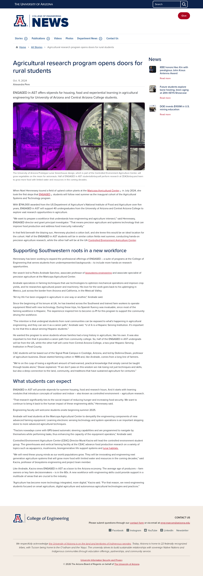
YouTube (152, 530)
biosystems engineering (98, 272)
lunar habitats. (110, 448)
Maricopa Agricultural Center (103, 190)
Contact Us (112, 38)
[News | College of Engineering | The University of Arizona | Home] (41, 21)
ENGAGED (44, 194)
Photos (69, 38)
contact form (137, 522)
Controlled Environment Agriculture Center (112, 240)
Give (184, 15)
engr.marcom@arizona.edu (175, 522)
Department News (87, 38)
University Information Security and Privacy (101, 560)
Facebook (117, 530)
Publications (38, 38)
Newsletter (182, 530)
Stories (19, 38)
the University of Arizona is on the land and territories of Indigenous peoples (90, 543)
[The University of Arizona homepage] (34, 4)
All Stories (36, 47)
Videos (58, 38)
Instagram (135, 530)
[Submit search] (184, 4)
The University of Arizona (126, 564)
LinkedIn (168, 530)
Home (22, 47)
